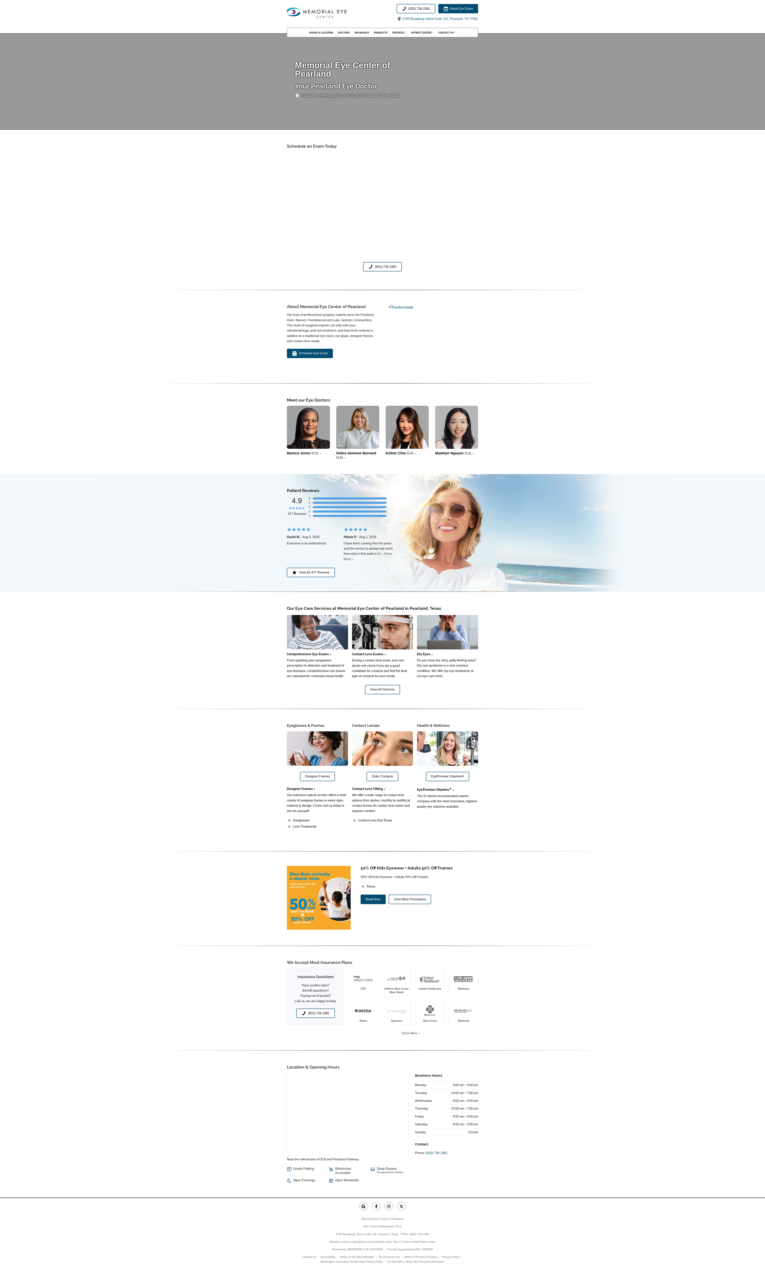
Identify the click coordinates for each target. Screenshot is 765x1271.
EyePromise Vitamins (434, 790)
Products (380, 32)
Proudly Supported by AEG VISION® (410, 1249)
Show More (409, 1033)
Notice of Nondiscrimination (357, 1256)
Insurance (362, 32)
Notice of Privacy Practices (421, 1256)
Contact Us (446, 32)
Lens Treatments (304, 826)
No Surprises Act (389, 1256)
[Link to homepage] (327, 13)
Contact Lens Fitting (367, 789)
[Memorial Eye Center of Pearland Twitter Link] (401, 1206)
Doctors (344, 32)
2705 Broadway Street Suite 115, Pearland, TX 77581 (440, 19)
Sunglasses (301, 820)
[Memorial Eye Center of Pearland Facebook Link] (376, 1206)
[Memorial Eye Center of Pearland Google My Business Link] (363, 1206)
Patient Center (421, 32)
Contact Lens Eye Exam (375, 820)
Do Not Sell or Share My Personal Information (416, 1261)
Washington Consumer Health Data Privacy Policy (351, 1261)
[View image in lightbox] (401, 307)
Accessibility (327, 1256)
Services (398, 32)
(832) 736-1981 (437, 1153)
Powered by (357, 1249)
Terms (371, 886)
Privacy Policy (450, 1256)
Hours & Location (321, 32)
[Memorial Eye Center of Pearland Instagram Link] (388, 1206)
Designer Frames (300, 789)
